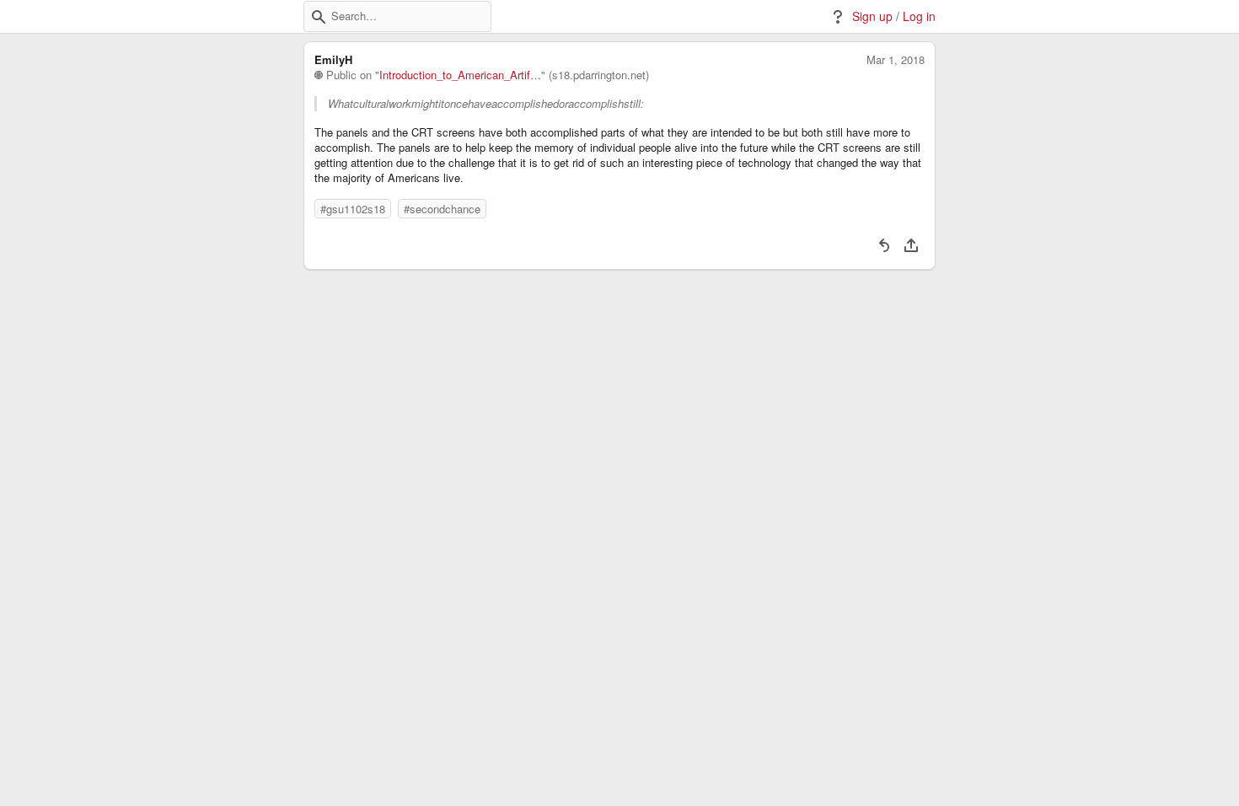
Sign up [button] (872, 16)
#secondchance (442, 208)
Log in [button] (919, 16)
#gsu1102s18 (352, 208)
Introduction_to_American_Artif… (460, 75)
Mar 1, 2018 (895, 59)
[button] (318, 17)
